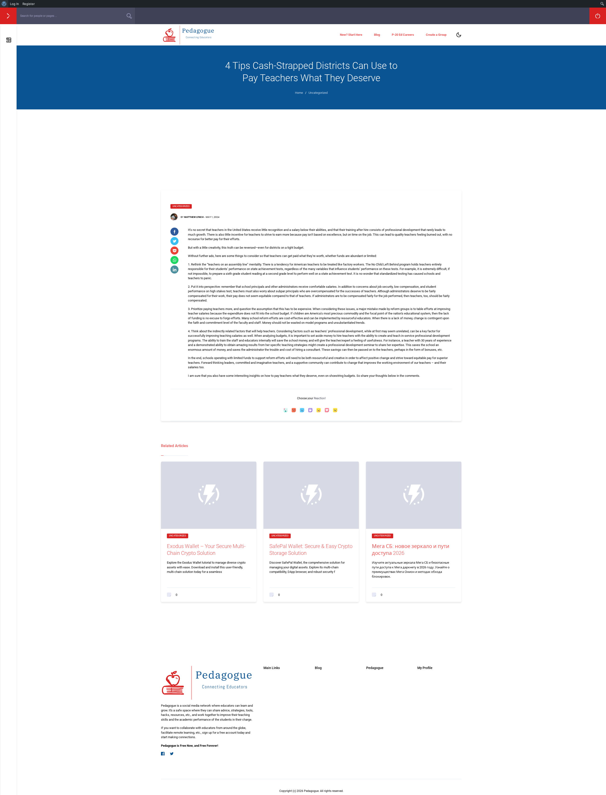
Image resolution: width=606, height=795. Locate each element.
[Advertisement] (311, 145)
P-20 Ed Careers (403, 34)
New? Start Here (351, 34)
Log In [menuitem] (14, 4)
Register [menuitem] (28, 4)
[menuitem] (4, 4)
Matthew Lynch (194, 217)
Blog (377, 34)
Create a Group (436, 34)
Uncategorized (181, 206)
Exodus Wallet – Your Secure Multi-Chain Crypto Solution (206, 549)
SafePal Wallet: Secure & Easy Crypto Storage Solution (310, 549)
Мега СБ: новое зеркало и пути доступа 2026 (410, 549)
